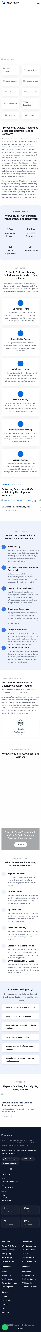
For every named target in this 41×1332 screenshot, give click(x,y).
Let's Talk (20, 845)
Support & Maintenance (30, 1287)
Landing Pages (6, 1254)
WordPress (26, 1254)
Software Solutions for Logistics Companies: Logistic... (16, 1104)
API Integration (27, 1283)
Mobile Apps (26, 1271)
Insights (4, 1308)
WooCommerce (7, 1279)
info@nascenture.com (9, 1181)
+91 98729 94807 (7, 1188)
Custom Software (28, 1257)
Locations (5, 1312)
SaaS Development (29, 1279)
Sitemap (20, 1328)
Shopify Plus (6, 1275)
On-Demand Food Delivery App (15, 507)
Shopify (4, 1271)
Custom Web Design (9, 1246)
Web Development (29, 1246)
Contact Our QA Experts (20, 49)
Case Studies (6, 1301)
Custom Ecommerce (9, 1283)
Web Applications (28, 1250)
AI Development (28, 1275)
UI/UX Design (6, 1257)
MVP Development (29, 1261)
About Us (4, 1297)
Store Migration (7, 1287)
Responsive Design (8, 1261)
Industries (5, 1304)
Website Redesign (8, 1250)
